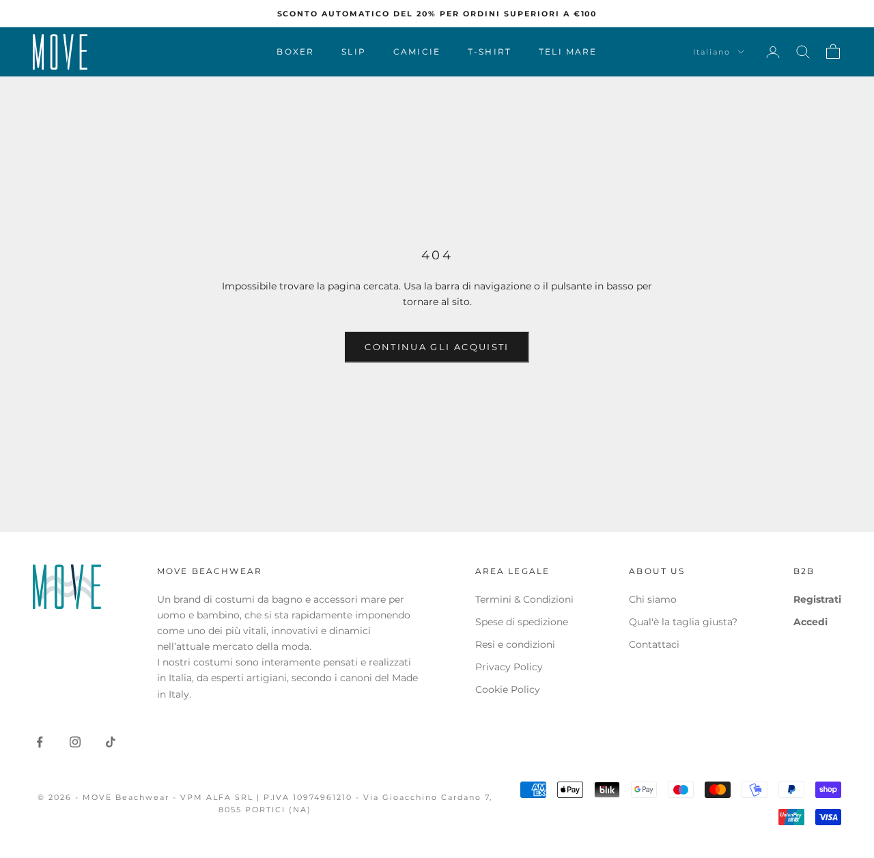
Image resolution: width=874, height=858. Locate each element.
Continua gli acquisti (437, 346)
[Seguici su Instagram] (75, 742)
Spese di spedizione (521, 622)
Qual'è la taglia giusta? (683, 622)
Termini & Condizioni (524, 599)
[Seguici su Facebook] (39, 742)
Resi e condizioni (515, 644)
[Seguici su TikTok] (110, 742)
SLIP (353, 51)
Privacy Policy (509, 667)
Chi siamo (653, 599)
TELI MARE (568, 51)
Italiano (712, 52)
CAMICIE (416, 51)
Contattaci (654, 644)
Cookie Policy (507, 689)
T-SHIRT (489, 51)
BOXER (295, 51)
